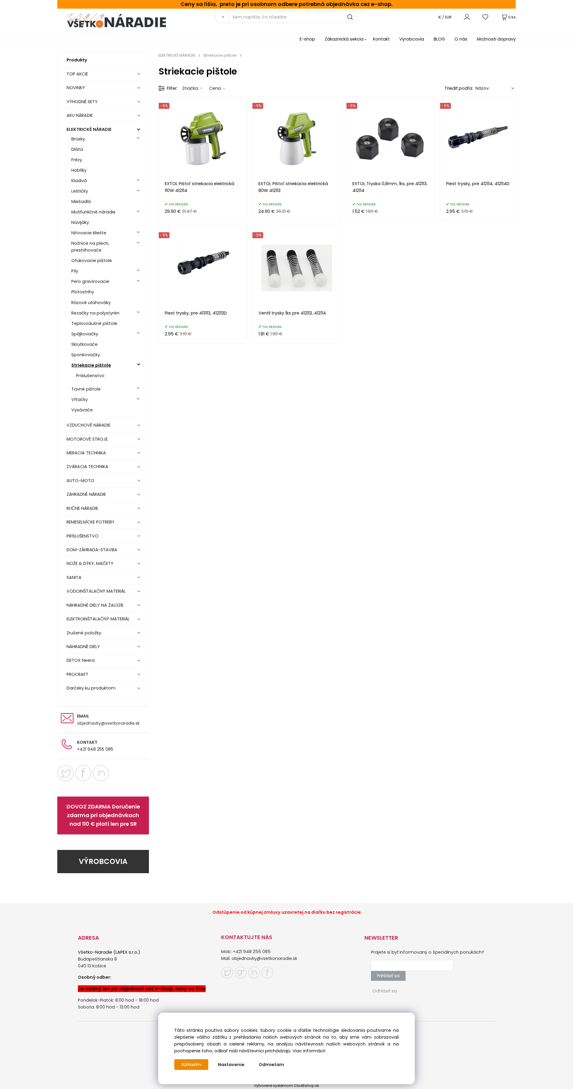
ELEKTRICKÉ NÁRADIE (89, 129)
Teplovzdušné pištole (94, 323)
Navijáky (80, 222)
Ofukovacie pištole (91, 261)
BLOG (439, 39)
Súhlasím (191, 1065)
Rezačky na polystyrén (95, 313)
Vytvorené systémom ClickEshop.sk (286, 1085)
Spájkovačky (84, 334)
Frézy (76, 160)
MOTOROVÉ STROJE (87, 439)
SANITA (74, 577)
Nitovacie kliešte (88, 233)
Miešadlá (81, 202)
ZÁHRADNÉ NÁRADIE (86, 494)
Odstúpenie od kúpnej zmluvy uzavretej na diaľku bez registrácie (286, 912)
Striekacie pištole (91, 365)
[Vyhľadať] (222, 17)
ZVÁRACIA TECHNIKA (87, 467)
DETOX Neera (81, 660)
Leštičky (79, 191)
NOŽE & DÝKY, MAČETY (90, 563)
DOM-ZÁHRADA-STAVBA (92, 550)
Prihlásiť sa (388, 976)
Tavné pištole (86, 389)
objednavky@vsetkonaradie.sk (108, 723)
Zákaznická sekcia (344, 39)
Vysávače (82, 410)
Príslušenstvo (90, 376)
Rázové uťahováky (91, 303)
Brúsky (78, 139)
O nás (461, 39)
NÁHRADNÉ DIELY (83, 647)
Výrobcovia (411, 39)
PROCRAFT (77, 674)
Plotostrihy (82, 292)
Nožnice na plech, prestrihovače (90, 246)
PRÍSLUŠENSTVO (82, 536)
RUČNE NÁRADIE (82, 508)
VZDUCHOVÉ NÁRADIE (88, 425)
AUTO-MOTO (80, 481)
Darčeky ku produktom (91, 688)
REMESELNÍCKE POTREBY (91, 522)
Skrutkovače (84, 344)
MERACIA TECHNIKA (86, 453)
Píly (74, 271)
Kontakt (381, 39)
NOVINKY (76, 88)
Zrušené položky (84, 633)
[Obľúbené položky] (485, 17)
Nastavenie (231, 1065)
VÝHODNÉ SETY (82, 102)
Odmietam (271, 1065)
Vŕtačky (79, 399)
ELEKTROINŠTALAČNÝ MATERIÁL (98, 619)
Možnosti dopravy (496, 39)
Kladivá (79, 181)
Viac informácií (308, 1051)
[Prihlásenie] (466, 17)
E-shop (307, 39)
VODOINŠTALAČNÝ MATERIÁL (96, 591)
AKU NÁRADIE (80, 115)
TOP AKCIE (77, 74)
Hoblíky (79, 170)
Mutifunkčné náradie (93, 212)
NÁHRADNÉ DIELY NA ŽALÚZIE (95, 605)
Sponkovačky (85, 355)
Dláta (77, 149)
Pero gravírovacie (90, 281)
